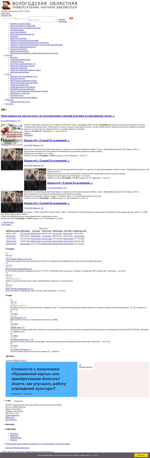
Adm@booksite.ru (12, 415)
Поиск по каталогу (21, 18)
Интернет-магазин (17, 78)
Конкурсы (10, 100)
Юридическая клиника (19, 51)
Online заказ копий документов (22, 87)
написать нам (6, 15)
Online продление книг (19, 85)
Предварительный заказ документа (24, 83)
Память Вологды (17, 62)
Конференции (15, 438)
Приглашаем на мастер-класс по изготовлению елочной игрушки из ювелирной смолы (58, 115)
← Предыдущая (7, 222)
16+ (19, 121)
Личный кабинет (17, 30)
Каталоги (14, 57)
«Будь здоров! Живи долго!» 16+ (19, 259)
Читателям (62, 22)
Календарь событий (18, 32)
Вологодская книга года (20, 102)
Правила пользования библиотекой (24, 40)
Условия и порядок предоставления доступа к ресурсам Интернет (36, 45)
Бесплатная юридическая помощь (23, 97)
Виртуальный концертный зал (22, 34)
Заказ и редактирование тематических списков (29, 91)
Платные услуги (16, 95)
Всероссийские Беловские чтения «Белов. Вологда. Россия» (34, 53)
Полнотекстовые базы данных (22, 66)
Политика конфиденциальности (23, 47)
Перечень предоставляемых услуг (23, 76)
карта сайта (5, 13)
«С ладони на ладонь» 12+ (20, 349)
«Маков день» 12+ (17, 327)
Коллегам (9, 104)
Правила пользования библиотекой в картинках (29, 43)
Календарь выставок (18, 38)
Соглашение (94, 455)
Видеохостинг (11, 420)
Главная (61, 19)
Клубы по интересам (18, 49)
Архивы (9, 361)
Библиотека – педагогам (20, 93)
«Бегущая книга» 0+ (18, 318)
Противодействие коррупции (17, 448)
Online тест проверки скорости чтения (25, 70)
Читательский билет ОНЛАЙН (22, 26)
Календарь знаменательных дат (22, 64)
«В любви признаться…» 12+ (22, 339)
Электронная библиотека (20, 59)
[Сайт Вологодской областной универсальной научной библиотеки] (39, 9)
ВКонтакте (10, 418)
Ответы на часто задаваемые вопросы (25, 28)
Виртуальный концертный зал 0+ (19, 269)
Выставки (14, 433)
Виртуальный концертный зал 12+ (19, 289)
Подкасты (14, 36)
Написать (18, 401)
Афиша (27, 133)
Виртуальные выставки (19, 72)
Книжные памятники (18, 68)
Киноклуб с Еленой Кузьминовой (47, 140)
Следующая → (7, 224)
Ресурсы (9, 55)
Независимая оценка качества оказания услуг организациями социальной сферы (38, 444)
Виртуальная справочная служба (23, 81)
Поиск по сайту (8, 18)
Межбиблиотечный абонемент (22, 89)
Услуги (8, 74)
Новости (13, 121)
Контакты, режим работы (20, 24)
